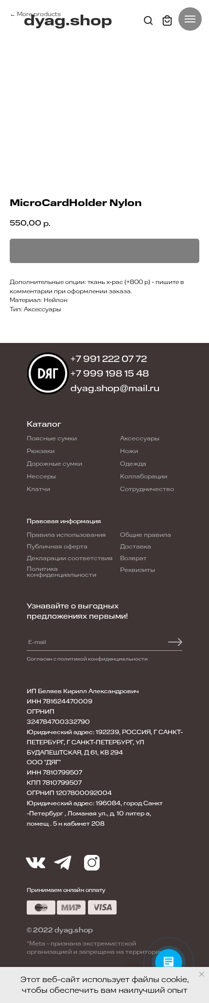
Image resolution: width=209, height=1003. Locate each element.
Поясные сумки (52, 438)
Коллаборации (143, 476)
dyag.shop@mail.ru (114, 388)
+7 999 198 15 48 (109, 373)
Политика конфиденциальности (61, 572)
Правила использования (66, 535)
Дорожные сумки (54, 464)
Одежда (133, 464)
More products (39, 14)
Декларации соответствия (70, 558)
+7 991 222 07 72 (108, 359)
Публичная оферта (57, 546)
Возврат (133, 558)
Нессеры (41, 476)
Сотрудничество (147, 489)
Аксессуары (139, 438)
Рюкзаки (40, 451)
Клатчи (38, 489)
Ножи (129, 451)
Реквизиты (137, 570)
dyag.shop (68, 21)
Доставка (135, 546)
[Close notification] (202, 974)
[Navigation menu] (190, 19)
